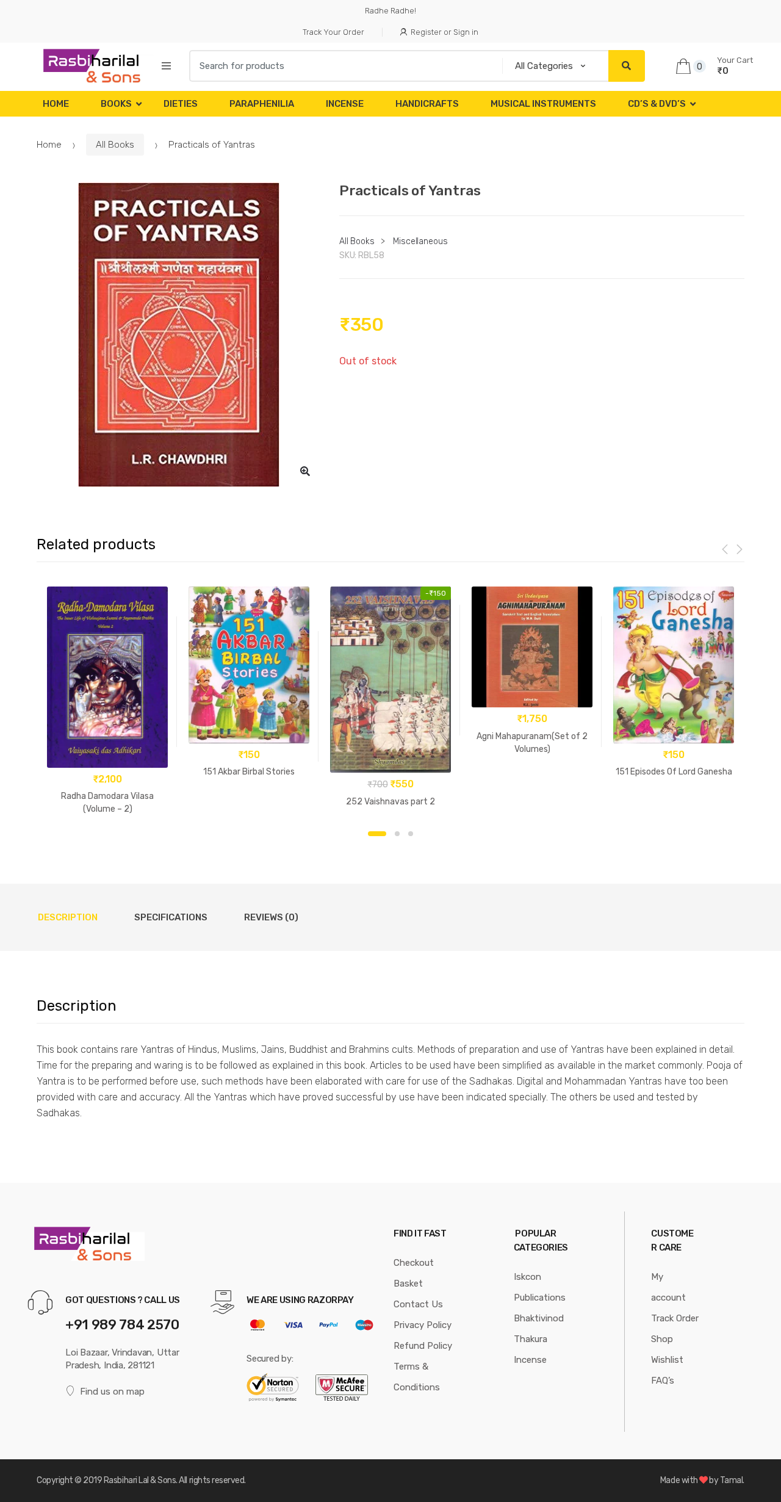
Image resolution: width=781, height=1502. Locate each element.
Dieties (181, 103)
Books (116, 103)
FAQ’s (662, 1380)
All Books (115, 144)
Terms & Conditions (417, 1377)
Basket (408, 1283)
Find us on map (112, 1391)
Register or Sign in (444, 32)
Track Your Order (333, 32)
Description (68, 917)
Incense (345, 103)
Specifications (170, 917)
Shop (662, 1339)
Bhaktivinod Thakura (539, 1329)
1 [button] (377, 833)
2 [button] (397, 833)
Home (56, 103)
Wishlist (667, 1359)
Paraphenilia (261, 103)
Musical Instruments (543, 103)
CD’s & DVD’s (657, 103)
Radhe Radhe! (390, 10)
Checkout (414, 1262)
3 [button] (410, 833)
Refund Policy (423, 1345)
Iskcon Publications (540, 1287)
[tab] (68, 917)
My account (668, 1287)
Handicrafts (427, 103)
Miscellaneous (420, 241)
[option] (179, 334)
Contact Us (418, 1304)
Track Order (675, 1318)
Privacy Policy (423, 1325)
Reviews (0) (271, 917)
